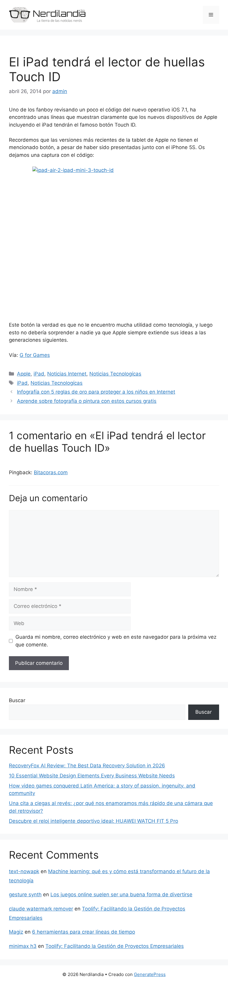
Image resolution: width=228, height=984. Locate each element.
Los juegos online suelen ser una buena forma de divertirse (121, 894)
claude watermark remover (41, 909)
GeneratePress (150, 974)
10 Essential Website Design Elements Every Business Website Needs (92, 776)
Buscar (17, 700)
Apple (24, 374)
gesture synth (25, 894)
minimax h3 (23, 946)
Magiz (16, 932)
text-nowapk (24, 871)
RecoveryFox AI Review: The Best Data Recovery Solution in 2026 (87, 766)
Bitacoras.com (51, 472)
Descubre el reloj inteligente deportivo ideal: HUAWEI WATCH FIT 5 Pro (93, 821)
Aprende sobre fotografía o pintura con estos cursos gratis (86, 401)
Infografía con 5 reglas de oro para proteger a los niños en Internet (96, 392)
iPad (39, 374)
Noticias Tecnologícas (115, 374)
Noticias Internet (66, 374)
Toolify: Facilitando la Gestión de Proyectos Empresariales (114, 946)
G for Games (35, 355)
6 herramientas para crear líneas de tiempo (83, 932)
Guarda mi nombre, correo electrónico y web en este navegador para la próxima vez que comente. (115, 641)
